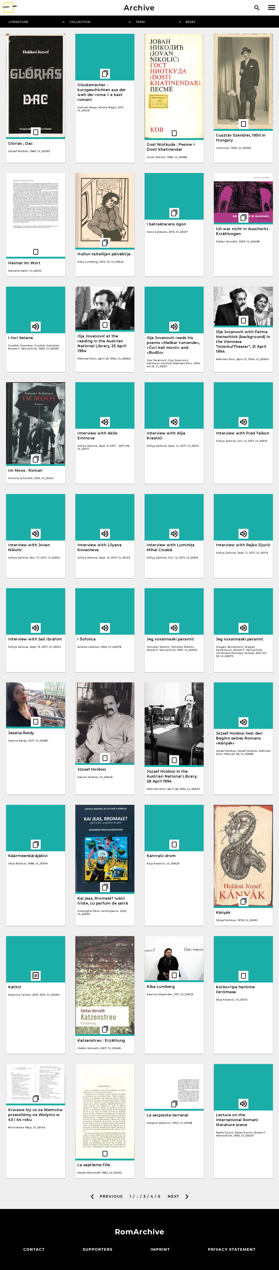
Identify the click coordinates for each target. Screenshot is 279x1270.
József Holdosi (91, 769)
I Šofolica (86, 639)
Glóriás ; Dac (20, 143)
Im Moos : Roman (25, 470)
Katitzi (14, 987)
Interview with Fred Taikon (242, 433)
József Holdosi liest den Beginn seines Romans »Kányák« (239, 738)
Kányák (223, 912)
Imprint (160, 1249)
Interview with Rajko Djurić (243, 545)
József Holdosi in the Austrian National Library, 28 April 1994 (172, 776)
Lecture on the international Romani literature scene (237, 1120)
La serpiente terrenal (167, 1115)
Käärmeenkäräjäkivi (28, 856)
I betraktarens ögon (166, 224)
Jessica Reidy (21, 733)
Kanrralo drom (161, 856)
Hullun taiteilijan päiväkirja (104, 254)
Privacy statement (232, 1249)
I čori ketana (20, 338)
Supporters (98, 1249)
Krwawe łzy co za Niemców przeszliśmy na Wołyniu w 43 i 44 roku (35, 1115)
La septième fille (93, 1165)
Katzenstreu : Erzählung (101, 1040)
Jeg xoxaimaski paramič (170, 639)
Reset (190, 22)
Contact (34, 1249)
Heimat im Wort (24, 263)
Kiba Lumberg (161, 986)
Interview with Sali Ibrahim (35, 639)
